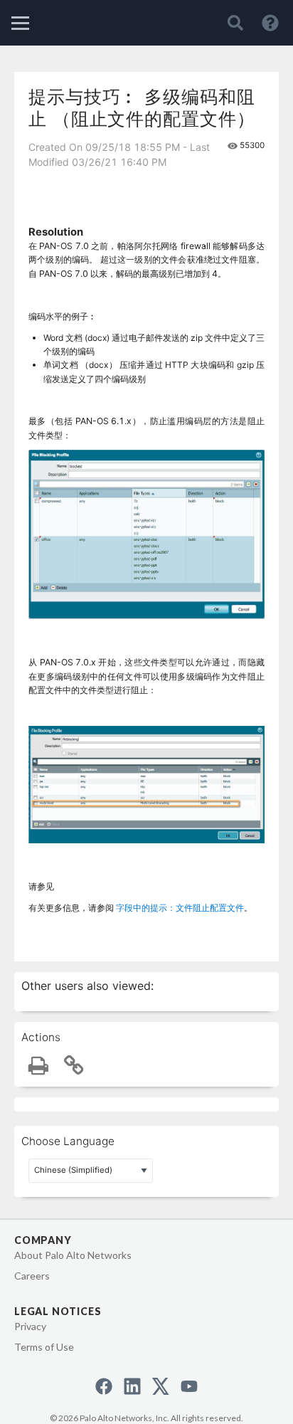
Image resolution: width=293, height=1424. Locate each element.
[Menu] (20, 23)
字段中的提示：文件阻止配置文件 (180, 907)
